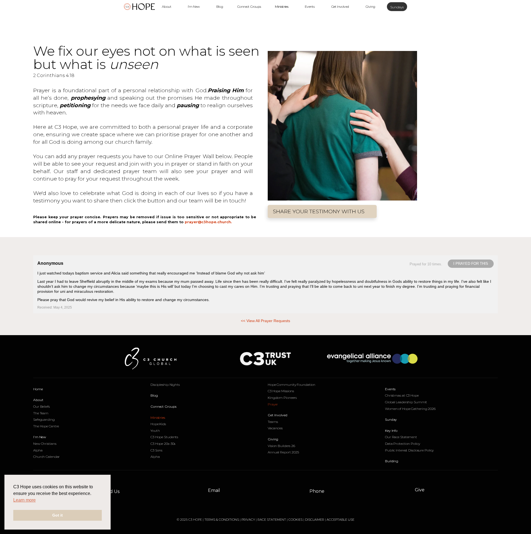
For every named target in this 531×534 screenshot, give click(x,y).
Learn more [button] (24, 500)
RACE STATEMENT (271, 520)
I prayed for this (470, 263)
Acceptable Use (340, 520)
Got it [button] (57, 515)
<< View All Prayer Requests (265, 321)
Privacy (248, 520)
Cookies (295, 520)
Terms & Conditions (221, 520)
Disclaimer (314, 520)
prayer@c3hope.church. (208, 222)
